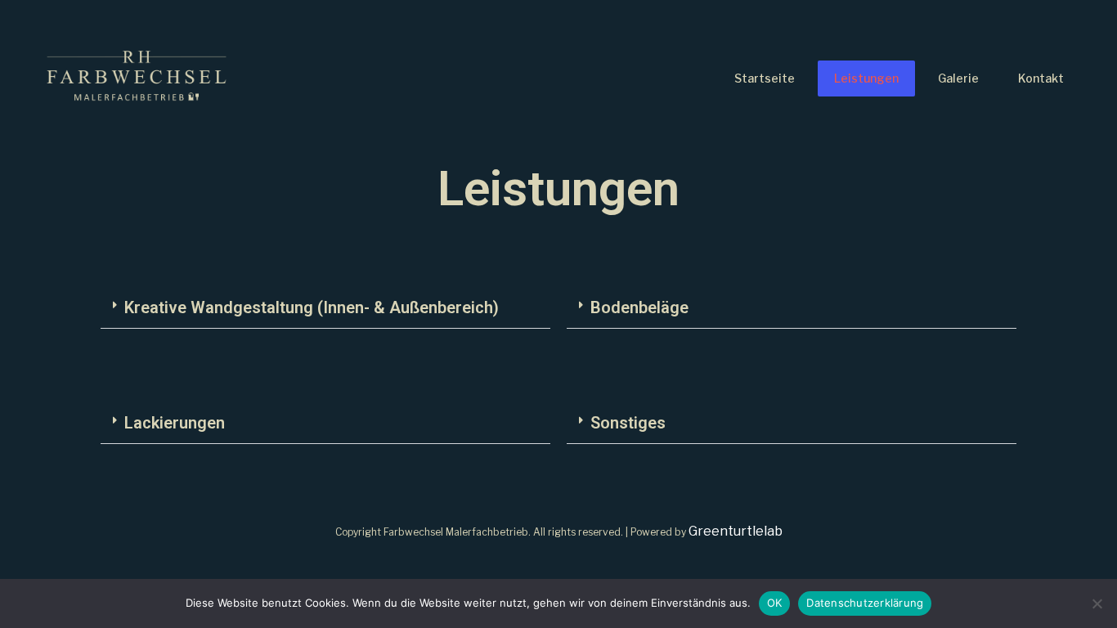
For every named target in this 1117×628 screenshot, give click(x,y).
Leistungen (866, 78)
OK (775, 602)
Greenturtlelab (736, 531)
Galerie (958, 78)
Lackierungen (174, 423)
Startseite (764, 78)
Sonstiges (628, 423)
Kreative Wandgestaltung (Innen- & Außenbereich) (311, 307)
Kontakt (1041, 78)
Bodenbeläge (639, 307)
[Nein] (1096, 603)
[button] (325, 308)
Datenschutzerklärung (864, 602)
